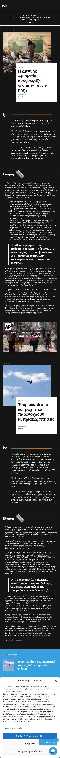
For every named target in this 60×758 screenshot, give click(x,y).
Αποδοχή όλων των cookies (30, 736)
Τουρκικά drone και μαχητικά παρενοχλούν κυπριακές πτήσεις (36, 665)
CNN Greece (16, 640)
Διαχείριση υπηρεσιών (13, 728)
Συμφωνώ (30, 340)
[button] (55, 680)
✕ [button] (57, 740)
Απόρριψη (30, 743)
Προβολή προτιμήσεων (30, 751)
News (20, 67)
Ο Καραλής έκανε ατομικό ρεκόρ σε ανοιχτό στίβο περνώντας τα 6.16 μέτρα (30, 18)
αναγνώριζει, (28, 183)
